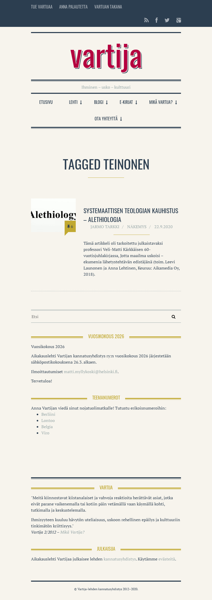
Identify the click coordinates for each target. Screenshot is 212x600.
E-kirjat (126, 102)
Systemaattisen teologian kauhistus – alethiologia (131, 215)
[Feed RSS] (146, 20)
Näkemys (137, 226)
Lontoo (48, 420)
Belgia (47, 426)
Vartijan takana (108, 7)
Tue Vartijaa (41, 7)
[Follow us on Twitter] (167, 20)
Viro (45, 433)
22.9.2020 (163, 226)
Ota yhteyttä (106, 119)
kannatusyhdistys (120, 559)
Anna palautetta (73, 7)
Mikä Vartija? (161, 102)
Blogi (98, 102)
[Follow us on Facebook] (156, 20)
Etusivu (46, 102)
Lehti (73, 102)
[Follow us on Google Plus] (177, 20)
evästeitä (166, 559)
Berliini (48, 414)
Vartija (106, 54)
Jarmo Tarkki (104, 226)
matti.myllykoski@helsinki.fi (91, 371)
